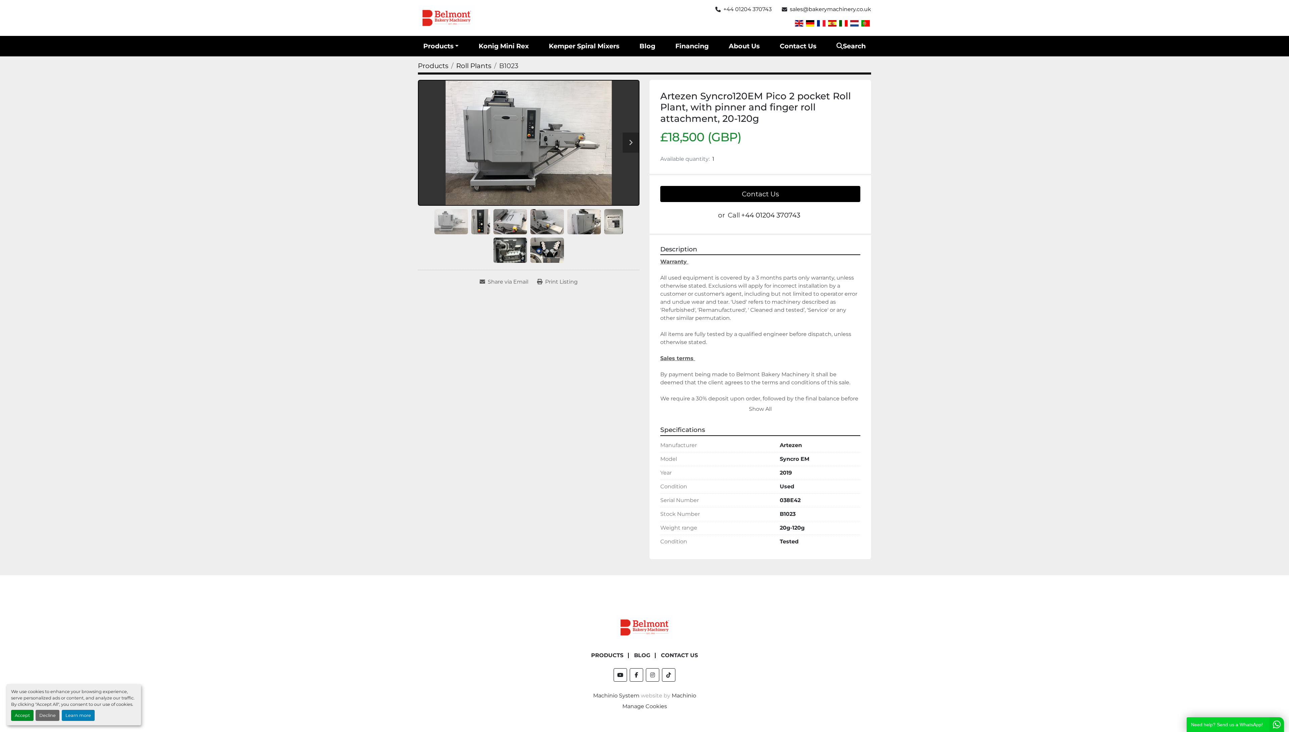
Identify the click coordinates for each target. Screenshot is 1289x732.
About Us (744, 46)
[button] (441, 46)
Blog (647, 46)
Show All (760, 409)
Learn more (78, 715)
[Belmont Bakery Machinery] (644, 627)
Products (438, 46)
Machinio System (616, 695)
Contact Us (798, 46)
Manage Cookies (644, 706)
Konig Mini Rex (504, 46)
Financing (692, 46)
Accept (22, 715)
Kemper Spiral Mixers (584, 46)
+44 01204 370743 (747, 9)
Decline (47, 715)
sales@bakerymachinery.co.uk (830, 9)
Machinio (684, 695)
